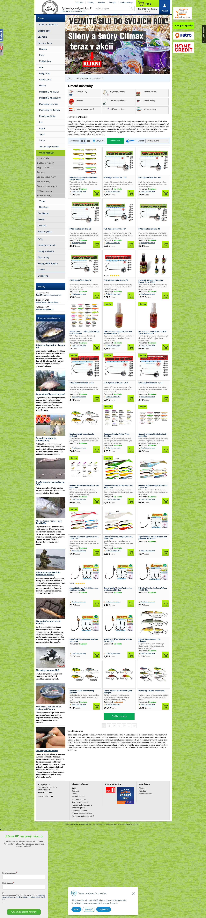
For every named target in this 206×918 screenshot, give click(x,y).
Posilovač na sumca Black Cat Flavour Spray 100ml (150, 281)
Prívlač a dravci (82, 79)
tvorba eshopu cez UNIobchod (102, 824)
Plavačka (42, 225)
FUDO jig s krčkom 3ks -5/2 (80, 229)
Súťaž (74, 788)
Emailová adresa (9, 873)
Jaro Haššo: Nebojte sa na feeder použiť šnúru (48, 708)
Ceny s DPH (100, 141)
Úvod (70, 79)
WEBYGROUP (135, 824)
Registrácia (143, 791)
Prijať (76, 909)
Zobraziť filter (115, 141)
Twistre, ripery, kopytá (47, 186)
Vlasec (42, 201)
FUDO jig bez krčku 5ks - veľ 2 (82, 383)
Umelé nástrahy (46, 153)
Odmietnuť (103, 909)
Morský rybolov (45, 231)
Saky (41, 134)
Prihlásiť (142, 788)
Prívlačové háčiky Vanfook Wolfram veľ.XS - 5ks (152, 589)
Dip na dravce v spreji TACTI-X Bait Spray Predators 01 (152, 333)
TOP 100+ (79, 3)
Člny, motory (43, 257)
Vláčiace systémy (45, 191)
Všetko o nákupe (126, 3)
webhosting (118, 824)
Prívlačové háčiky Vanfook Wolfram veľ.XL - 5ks (118, 640)
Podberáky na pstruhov (50, 98)
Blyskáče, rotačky (45, 163)
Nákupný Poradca (78, 797)
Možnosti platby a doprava (82, 805)
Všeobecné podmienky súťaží (83, 816)
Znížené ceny (44, 31)
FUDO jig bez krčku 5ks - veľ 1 (116, 280)
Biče (41, 67)
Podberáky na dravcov (49, 110)
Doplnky (41, 172)
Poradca (101, 3)
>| (134, 726)
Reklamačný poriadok (80, 802)
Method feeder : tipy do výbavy (47, 302)
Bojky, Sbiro (44, 73)
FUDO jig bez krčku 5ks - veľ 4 (116, 383)
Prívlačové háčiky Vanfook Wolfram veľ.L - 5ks (84, 640)
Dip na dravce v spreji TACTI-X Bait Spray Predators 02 (118, 333)
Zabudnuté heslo (145, 794)
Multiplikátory (45, 61)
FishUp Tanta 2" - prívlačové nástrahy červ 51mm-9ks (84, 333)
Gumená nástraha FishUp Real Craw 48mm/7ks (84, 486)
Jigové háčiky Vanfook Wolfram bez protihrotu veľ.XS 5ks (152, 538)
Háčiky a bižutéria (46, 251)
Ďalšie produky (119, 716)
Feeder (41, 219)
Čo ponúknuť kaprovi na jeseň (50, 394)
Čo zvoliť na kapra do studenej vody (46, 439)
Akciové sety (43, 158)
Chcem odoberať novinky (23, 912)
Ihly (40, 122)
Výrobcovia (43, 276)
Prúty (41, 55)
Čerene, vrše (45, 79)
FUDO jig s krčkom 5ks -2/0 (80, 280)
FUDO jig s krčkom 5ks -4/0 (115, 229)
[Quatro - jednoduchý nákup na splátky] (125, 795)
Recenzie (75, 791)
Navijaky (43, 49)
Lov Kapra (42, 37)
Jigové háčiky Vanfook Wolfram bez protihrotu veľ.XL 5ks (118, 589)
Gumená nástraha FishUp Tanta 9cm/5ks (116, 435)
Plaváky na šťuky (47, 116)
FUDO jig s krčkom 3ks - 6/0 (149, 178)
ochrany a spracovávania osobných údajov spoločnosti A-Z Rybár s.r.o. (23, 897)
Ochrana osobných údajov (82, 813)
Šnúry (42, 140)
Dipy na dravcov (44, 167)
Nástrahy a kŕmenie (47, 245)
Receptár (112, 3)
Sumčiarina (43, 213)
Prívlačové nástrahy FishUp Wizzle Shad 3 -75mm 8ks (83, 179)
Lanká (42, 128)
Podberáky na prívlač (49, 92)
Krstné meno (7, 883)
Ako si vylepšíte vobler (47, 750)
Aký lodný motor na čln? (47, 670)
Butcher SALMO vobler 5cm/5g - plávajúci (82, 692)
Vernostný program (79, 799)
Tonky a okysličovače (49, 146)
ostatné (41, 269)
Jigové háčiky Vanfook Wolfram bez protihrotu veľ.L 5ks (84, 589)
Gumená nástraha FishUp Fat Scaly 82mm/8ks (152, 435)
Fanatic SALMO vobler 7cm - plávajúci (149, 640)
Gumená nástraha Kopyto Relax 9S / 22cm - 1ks (118, 486)
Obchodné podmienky (80, 811)
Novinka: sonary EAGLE (45, 309)
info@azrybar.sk (44, 790)
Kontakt (74, 794)
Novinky (91, 3)
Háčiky (42, 85)
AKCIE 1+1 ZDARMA (48, 24)
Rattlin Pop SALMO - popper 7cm (151, 691)
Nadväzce (44, 207)
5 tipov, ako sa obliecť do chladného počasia (48, 573)
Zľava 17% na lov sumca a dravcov (48, 295)
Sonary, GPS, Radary (48, 263)
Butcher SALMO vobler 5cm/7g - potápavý (82, 435)
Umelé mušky (43, 181)
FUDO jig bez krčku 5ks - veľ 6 (150, 383)
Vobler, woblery (44, 195)
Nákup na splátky (78, 808)
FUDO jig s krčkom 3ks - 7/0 (115, 178)
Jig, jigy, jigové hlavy (46, 177)
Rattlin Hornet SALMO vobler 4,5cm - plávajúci (118, 692)
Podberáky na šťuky (48, 104)
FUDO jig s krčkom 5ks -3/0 (149, 229)
